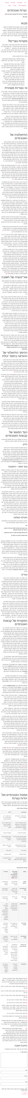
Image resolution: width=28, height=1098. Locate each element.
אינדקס (7, 2)
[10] (23, 766)
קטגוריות (13, 2)
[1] (26, 978)
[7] (14, 372)
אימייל (25, 1076)
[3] (13, 179)
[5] (12, 231)
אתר (26, 1081)
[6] (6, 273)
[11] (26, 1028)
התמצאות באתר (22, 5)
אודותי (14, 5)
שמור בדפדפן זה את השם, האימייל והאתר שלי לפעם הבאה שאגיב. (14, 1089)
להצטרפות (19, 2)
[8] (18, 745)
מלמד (9, 5)
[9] (9, 747)
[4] (6, 197)
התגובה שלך (23, 1052)
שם (26, 1070)
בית (25, 2)
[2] (16, 162)
